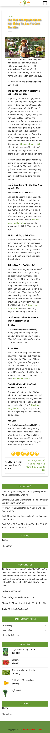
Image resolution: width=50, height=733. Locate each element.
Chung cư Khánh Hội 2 (30, 144)
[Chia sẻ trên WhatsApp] (13, 454)
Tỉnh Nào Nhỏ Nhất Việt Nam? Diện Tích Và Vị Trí (14, 465)
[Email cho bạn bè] (27, 454)
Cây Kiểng (7, 626)
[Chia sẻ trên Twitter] (23, 454)
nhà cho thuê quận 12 (22, 379)
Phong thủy (7, 546)
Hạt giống (7, 630)
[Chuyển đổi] (46, 625)
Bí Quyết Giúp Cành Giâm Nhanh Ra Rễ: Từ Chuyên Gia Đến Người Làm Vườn (25, 501)
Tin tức (5, 540)
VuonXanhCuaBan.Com (32, 730)
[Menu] (5, 3)
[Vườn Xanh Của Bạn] (24, 3)
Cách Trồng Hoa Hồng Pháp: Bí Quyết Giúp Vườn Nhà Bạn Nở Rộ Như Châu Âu (24, 493)
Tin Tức (10, 16)
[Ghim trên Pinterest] (32, 454)
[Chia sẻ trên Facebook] (18, 454)
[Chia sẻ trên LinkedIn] (36, 454)
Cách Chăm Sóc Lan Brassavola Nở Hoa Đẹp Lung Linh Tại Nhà (25, 518)
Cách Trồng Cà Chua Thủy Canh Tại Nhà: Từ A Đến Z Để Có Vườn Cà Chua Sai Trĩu (25, 526)
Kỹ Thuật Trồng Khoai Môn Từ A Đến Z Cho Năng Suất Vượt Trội (24, 509)
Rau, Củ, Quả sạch (11, 635)
